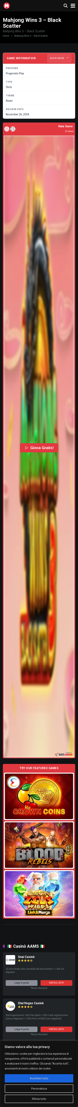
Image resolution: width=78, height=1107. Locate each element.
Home (6, 36)
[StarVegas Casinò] (10, 1010)
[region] (39, 1074)
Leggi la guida (21, 982)
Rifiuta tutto (39, 1098)
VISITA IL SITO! (56, 982)
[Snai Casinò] (10, 963)
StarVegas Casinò (31, 1003)
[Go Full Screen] (12, 128)
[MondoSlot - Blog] (6, 5)
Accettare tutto (39, 1078)
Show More (57, 58)
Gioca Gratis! (42, 448)
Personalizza (39, 1088)
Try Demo (39, 796)
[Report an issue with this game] (6, 128)
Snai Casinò (26, 957)
